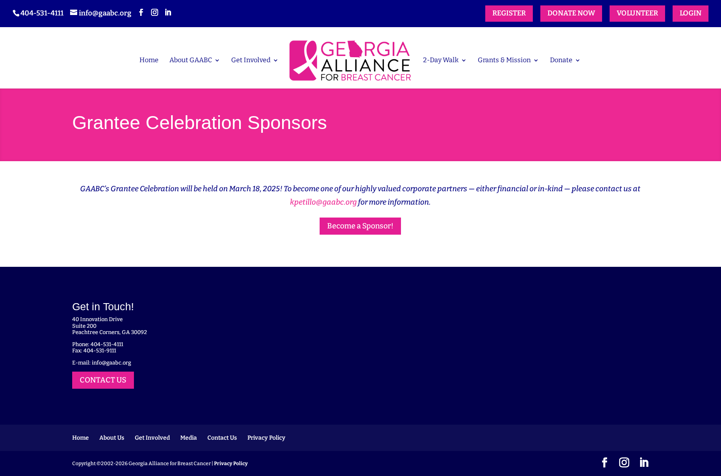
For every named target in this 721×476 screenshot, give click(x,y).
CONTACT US (103, 380)
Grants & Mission (504, 60)
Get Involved (250, 60)
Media (188, 437)
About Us (111, 437)
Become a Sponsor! (360, 225)
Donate (561, 60)
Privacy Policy (266, 437)
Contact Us (222, 437)
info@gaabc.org (111, 363)
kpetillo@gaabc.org (323, 202)
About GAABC (190, 60)
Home (149, 60)
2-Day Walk (441, 60)
